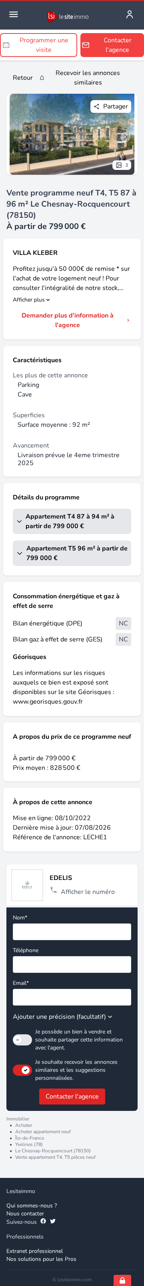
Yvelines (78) (29, 1144)
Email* (21, 983)
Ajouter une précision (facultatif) (59, 1016)
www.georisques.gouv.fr (48, 701)
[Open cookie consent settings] (122, 1280)
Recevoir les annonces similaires (88, 78)
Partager (115, 106)
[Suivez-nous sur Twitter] (53, 1222)
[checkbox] (22, 1039)
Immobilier (17, 1119)
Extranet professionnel (34, 1251)
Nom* (20, 917)
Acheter (23, 1125)
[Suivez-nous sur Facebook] (43, 1222)
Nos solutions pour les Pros (41, 1259)
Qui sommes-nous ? (31, 1205)
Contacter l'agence (72, 1096)
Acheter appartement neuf (43, 1131)
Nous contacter (25, 1213)
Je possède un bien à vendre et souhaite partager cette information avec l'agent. (79, 1039)
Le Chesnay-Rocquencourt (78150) (53, 1151)
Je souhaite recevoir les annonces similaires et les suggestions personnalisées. (76, 1070)
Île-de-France (29, 1138)
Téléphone (25, 950)
